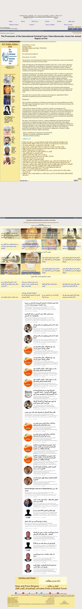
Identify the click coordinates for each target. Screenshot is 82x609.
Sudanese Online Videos (12, 600)
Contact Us (64, 602)
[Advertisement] (41, 7)
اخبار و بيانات (40, 15)
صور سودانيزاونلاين (50, 599)
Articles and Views (42, 16)
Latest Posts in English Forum (53, 588)
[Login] (74, 29)
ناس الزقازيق (56, 16)
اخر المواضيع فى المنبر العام (27, 588)
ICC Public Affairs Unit (10, 45)
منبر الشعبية (52, 15)
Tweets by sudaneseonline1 (10, 74)
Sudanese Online (26, 46)
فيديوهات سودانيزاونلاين (50, 600)
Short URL (25, 51)
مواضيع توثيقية (46, 15)
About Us (64, 601)
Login (8, 27)
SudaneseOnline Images (12, 599)
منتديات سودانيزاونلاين (23, 15)
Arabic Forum (79, 179)
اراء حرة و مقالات (59, 15)
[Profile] (79, 29)
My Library (25, 49)
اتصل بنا (36, 16)
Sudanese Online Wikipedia (13, 601)
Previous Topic (74, 32)
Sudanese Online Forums (13, 602)
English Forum (49, 16)
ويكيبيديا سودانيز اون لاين (49, 601)
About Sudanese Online (64, 603)
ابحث (35, 15)
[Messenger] (70, 29)
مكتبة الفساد (31, 15)
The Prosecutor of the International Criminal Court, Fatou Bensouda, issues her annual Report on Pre (38, 41)
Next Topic (79, 32)
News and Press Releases (29, 16)
